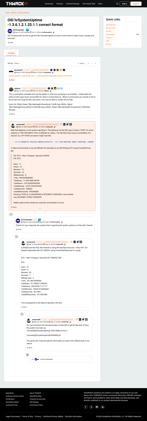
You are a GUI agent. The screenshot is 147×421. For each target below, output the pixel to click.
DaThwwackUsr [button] (18, 30)
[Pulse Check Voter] (64, 70)
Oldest (16, 63)
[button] (10, 31)
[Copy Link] (53, 32)
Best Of (108, 44)
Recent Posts (110, 28)
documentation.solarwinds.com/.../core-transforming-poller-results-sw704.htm (40, 76)
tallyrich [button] (17, 88)
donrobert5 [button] (18, 70)
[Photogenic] (51, 70)
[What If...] (70, 124)
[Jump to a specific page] (95, 63)
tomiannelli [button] (20, 124)
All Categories (111, 25)
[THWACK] (17, 3)
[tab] (11, 53)
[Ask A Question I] (27, 30)
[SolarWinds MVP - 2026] (61, 70)
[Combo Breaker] (57, 70)
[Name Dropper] (54, 70)
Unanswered (122, 34)
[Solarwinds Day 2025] (55, 88)
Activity (108, 31)
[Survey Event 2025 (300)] (58, 88)
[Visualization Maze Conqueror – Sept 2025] (61, 124)
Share (10, 43)
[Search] (117, 4)
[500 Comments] (67, 124)
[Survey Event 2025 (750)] (61, 88)
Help (107, 41)
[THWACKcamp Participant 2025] (64, 124)
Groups (108, 38)
